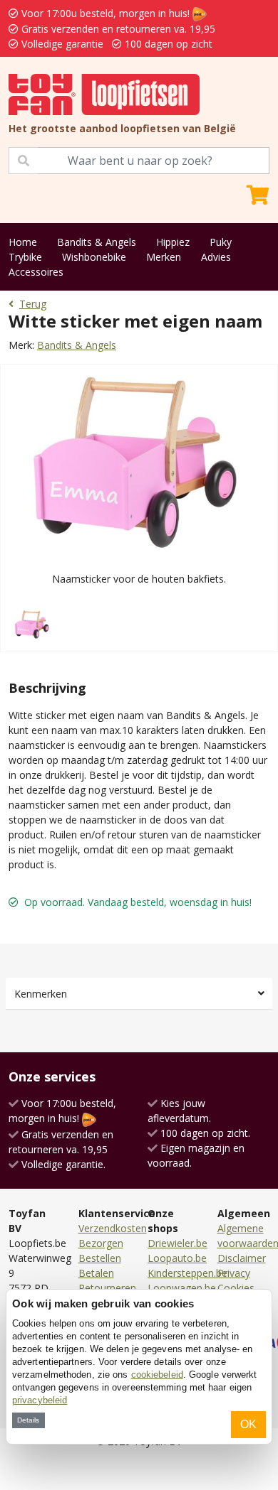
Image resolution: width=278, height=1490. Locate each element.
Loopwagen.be (182, 1288)
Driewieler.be (177, 1243)
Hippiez (173, 242)
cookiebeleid (157, 1374)
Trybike (25, 257)
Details (28, 1420)
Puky (221, 242)
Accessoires (36, 272)
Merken (163, 257)
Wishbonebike (94, 257)
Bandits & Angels (96, 242)
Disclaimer (241, 1258)
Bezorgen (100, 1243)
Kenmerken (40, 993)
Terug (32, 304)
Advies (216, 257)
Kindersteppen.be (187, 1273)
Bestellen (99, 1258)
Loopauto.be (177, 1258)
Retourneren (107, 1288)
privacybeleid (39, 1400)
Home (23, 242)
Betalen (96, 1273)
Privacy (233, 1273)
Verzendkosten (112, 1228)
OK (248, 1424)
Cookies (235, 1288)
